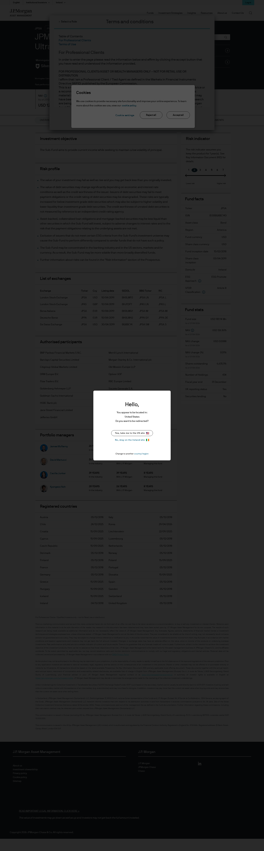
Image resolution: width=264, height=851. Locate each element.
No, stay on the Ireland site (130, 440)
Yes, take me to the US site (130, 433)
